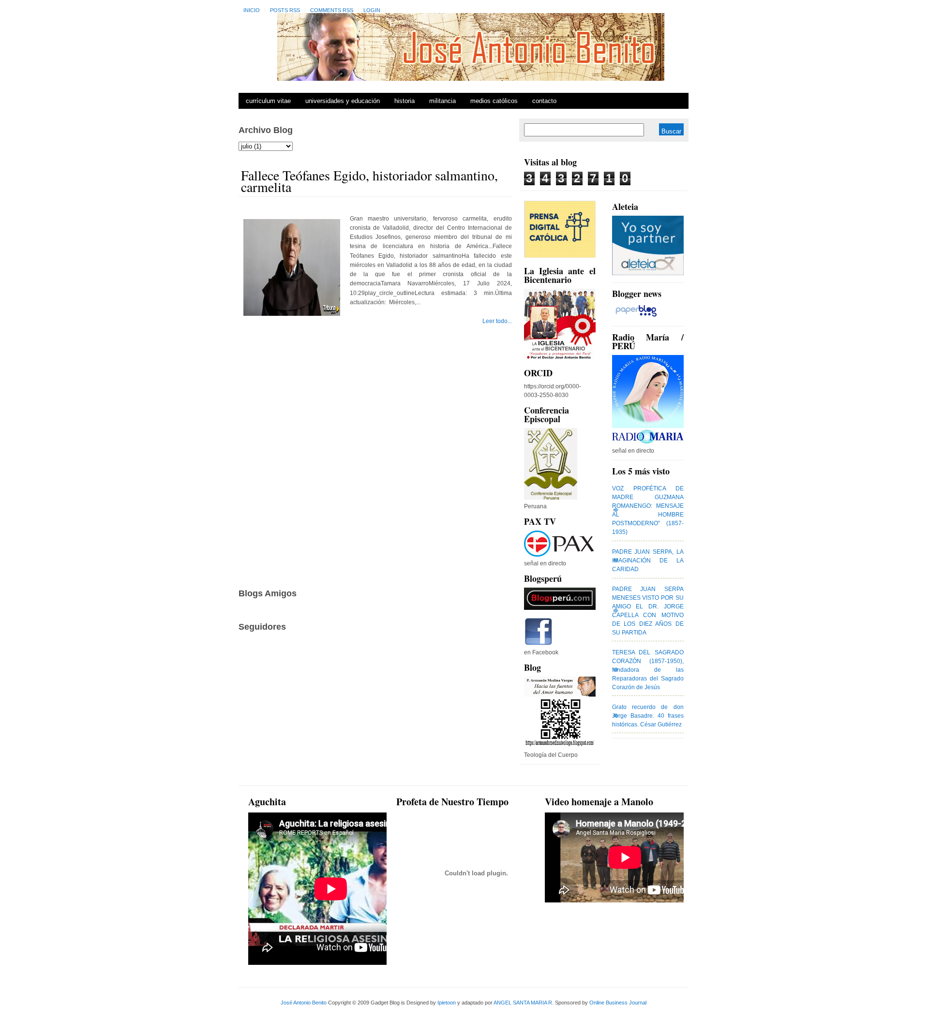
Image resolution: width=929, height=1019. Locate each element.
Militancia (442, 100)
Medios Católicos (494, 100)
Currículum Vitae (268, 100)
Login (371, 10)
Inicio (251, 10)
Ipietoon (446, 1002)
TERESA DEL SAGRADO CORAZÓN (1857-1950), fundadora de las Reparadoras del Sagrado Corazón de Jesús (648, 670)
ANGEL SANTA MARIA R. (524, 1002)
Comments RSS (331, 10)
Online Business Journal (617, 1002)
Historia (404, 100)
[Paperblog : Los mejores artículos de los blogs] (636, 316)
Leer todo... (497, 321)
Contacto (544, 100)
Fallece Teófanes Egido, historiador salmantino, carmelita (369, 181)
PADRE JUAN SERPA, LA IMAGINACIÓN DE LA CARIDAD (648, 560)
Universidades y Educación (342, 100)
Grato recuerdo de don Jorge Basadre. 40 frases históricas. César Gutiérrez (648, 716)
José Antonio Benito (304, 1002)
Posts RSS (285, 10)
